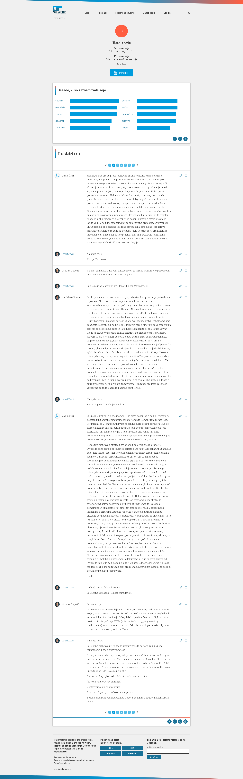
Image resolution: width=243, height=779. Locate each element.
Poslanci (102, 13)
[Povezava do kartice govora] (186, 175)
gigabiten (59, 121)
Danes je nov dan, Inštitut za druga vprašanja (72, 744)
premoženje (128, 114)
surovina (126, 121)
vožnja (125, 107)
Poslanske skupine (124, 13)
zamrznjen (60, 127)
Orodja (167, 13)
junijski (125, 127)
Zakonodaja (149, 13)
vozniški (59, 100)
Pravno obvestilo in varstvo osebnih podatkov (74, 760)
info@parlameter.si (62, 769)
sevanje (126, 100)
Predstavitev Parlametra (65, 757)
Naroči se (154, 757)
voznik (58, 114)
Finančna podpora (62, 763)
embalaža (60, 107)
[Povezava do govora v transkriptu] (180, 175)
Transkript (123, 73)
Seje (87, 13)
